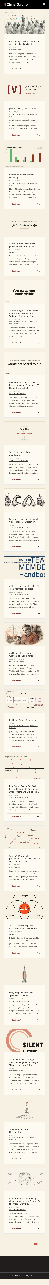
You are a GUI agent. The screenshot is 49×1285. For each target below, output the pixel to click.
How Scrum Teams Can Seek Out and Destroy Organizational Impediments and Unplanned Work (24, 790)
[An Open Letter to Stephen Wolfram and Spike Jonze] (24, 634)
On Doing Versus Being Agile (23, 720)
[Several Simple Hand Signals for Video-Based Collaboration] (24, 500)
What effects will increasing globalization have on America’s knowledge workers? (24, 1201)
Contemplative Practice (18, 461)
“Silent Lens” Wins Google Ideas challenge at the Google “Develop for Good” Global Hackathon (23, 1063)
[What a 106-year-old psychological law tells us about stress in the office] (24, 837)
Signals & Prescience (17, 394)
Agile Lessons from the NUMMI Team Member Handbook (24, 587)
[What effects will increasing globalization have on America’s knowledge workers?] (24, 1179)
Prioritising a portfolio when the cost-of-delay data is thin (24, 43)
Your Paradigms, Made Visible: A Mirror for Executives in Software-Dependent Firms (24, 313)
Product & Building (16, 252)
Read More (16, 68)
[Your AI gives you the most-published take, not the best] (24, 225)
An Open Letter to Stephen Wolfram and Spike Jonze (21, 654)
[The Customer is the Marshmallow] (24, 1110)
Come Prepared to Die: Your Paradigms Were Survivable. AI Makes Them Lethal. (24, 385)
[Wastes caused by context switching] (24, 156)
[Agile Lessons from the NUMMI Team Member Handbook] (24, 567)
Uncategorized (15, 50)
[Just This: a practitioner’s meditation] (24, 433)
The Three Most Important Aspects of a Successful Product (24, 927)
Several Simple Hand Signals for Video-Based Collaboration (24, 520)
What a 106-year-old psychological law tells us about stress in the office (24, 859)
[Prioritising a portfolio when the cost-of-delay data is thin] (24, 22)
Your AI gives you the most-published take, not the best (22, 245)
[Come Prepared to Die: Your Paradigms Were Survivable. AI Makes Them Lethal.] (24, 363)
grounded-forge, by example (22, 108)
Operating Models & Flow (19, 114)
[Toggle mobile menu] (44, 3)
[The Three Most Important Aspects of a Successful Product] (24, 907)
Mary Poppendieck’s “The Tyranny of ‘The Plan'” (21, 994)
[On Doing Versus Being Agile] (24, 701)
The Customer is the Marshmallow (18, 1130)
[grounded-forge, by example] (24, 89)
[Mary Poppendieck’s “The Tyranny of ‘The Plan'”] (24, 974)
